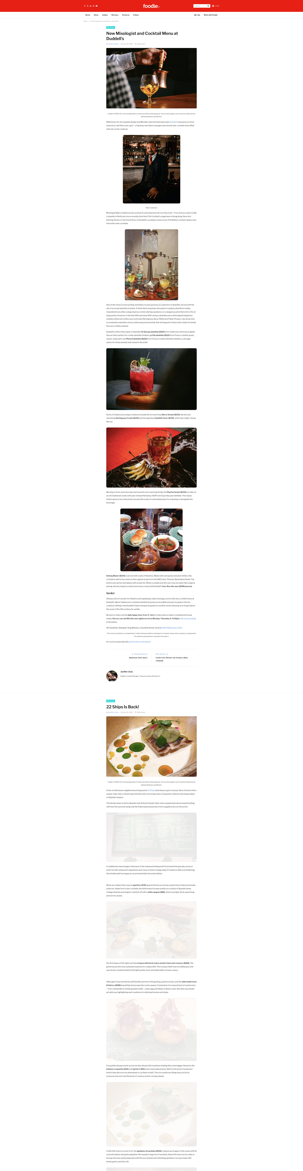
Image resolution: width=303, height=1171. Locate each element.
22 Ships (151, 790)
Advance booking (188, 618)
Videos (136, 15)
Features (125, 15)
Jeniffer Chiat (113, 44)
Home (87, 15)
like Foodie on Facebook (140, 642)
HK (195, 15)
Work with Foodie (210, 15)
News (96, 15)
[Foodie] (151, 6)
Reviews (114, 15)
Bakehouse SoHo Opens (138, 657)
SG (199, 15)
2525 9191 (166, 628)
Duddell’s (174, 122)
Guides (105, 15)
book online (177, 628)
